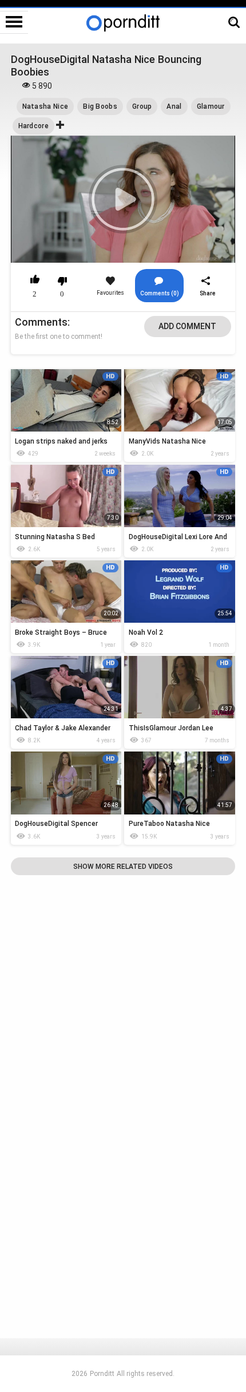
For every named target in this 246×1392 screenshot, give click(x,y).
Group (142, 106)
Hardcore (33, 126)
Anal (173, 106)
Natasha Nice (45, 106)
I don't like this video (63, 281)
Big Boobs (100, 106)
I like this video (35, 281)
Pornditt (102, 1374)
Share (208, 293)
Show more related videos (123, 867)
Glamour (211, 106)
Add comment (187, 326)
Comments (41, 322)
